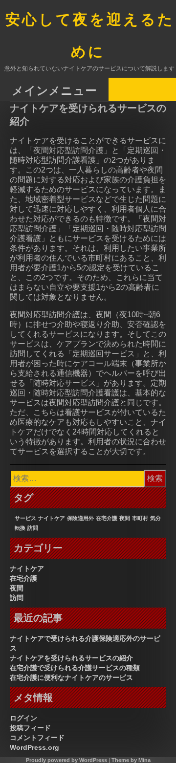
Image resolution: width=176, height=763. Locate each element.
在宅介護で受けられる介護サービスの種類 (75, 668)
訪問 (32, 528)
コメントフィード (37, 737)
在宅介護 (106, 518)
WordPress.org (34, 747)
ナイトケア (51, 518)
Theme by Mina (131, 760)
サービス (25, 518)
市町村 (140, 518)
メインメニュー (54, 90)
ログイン (23, 718)
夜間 (124, 518)
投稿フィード (30, 728)
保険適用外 (80, 518)
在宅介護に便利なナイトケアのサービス (71, 677)
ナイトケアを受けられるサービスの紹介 (71, 658)
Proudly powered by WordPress (66, 760)
